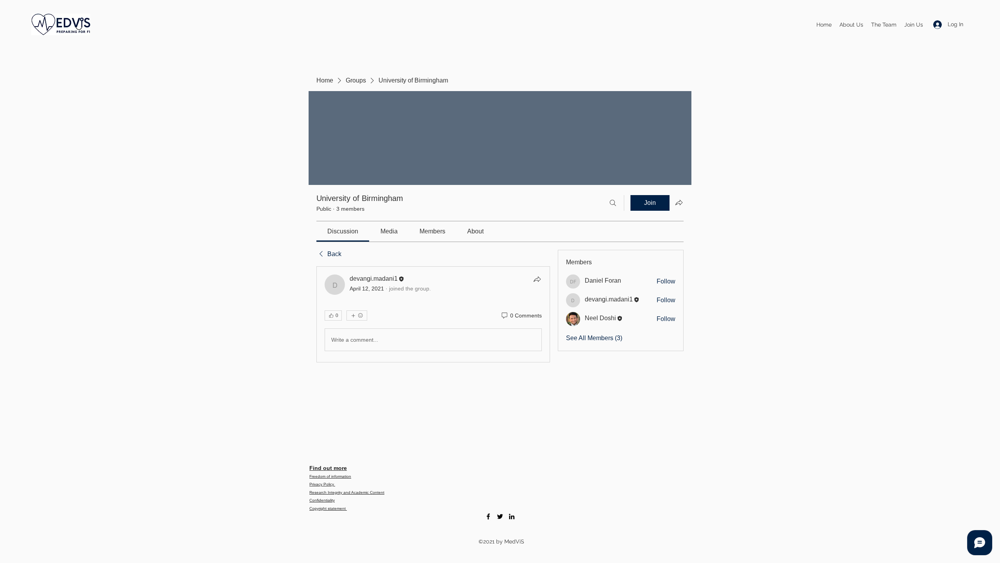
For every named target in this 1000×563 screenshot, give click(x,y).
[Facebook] (488, 516)
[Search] (613, 203)
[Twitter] (500, 516)
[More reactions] (356, 315)
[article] (433, 314)
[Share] (537, 279)
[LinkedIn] (512, 516)
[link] (342, 231)
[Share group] (679, 202)
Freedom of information (330, 476)
